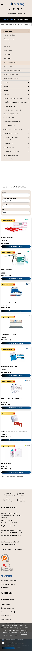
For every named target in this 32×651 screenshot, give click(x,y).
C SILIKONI (7, 58)
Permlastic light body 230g (9, 366)
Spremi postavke (8, 648)
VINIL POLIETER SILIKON (11, 78)
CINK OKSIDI (8, 51)
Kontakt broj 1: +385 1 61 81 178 (11, 530)
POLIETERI (7, 47)
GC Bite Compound (7, 237)
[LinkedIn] (7, 576)
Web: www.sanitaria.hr (9, 544)
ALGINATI (7, 43)
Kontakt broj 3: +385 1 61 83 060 (11, 535)
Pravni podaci (5, 604)
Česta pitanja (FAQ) (7, 608)
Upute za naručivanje (8, 612)
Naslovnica (4, 24)
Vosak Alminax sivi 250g (8, 334)
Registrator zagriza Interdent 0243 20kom (14, 431)
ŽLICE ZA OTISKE (9, 39)
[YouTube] (10, 576)
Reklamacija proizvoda (9, 580)
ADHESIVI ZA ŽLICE (9, 35)
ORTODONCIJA (8, 159)
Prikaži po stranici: (7, 204)
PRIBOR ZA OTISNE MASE (11, 74)
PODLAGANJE (8, 66)
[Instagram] (5, 576)
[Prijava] (21, 9)
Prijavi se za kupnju (17, 246)
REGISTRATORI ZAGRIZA (11, 62)
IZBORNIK (2, 4)
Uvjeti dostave (6, 620)
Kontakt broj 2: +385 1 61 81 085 (11, 533)
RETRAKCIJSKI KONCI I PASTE (12, 70)
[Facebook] (2, 576)
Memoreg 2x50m (6, 463)
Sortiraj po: (5, 192)
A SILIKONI (7, 55)
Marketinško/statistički (11, 643)
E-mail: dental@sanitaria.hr (10, 542)
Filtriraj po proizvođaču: (9, 198)
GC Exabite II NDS (6, 269)
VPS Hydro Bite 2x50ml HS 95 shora (11, 399)
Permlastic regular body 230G (10, 302)
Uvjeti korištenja (6, 616)
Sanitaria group (8, 599)
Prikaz (4, 209)
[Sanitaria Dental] (17, 4)
